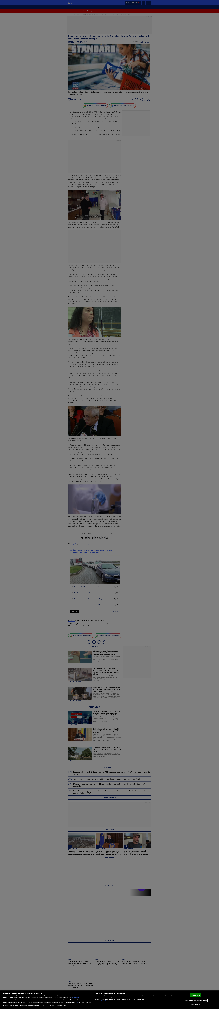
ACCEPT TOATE (196, 995)
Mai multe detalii (75, 997)
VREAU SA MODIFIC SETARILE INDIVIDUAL (196, 1000)
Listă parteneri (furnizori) (100, 1000)
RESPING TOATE (195, 1004)
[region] (109, 1000)
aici (77, 1002)
